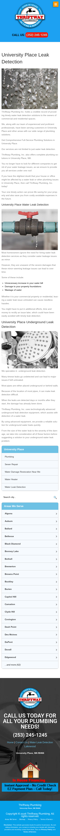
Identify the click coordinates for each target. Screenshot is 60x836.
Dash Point (10, 627)
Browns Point (12, 574)
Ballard (8, 528)
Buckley (9, 581)
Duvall (8, 649)
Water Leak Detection (15, 487)
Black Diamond (13, 544)
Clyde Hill (10, 612)
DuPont (9, 642)
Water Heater (11, 479)
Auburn (9, 521)
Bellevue (9, 536)
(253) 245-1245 (36, 35)
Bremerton (10, 566)
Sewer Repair (11, 464)
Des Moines (11, 634)
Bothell (8, 559)
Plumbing (9, 456)
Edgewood (10, 657)
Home (10, 742)
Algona (8, 513)
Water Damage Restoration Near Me (22, 472)
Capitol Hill (10, 597)
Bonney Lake (12, 551)
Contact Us (22, 742)
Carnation (10, 604)
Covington (10, 619)
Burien (8, 589)
